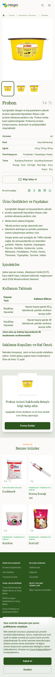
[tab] (7, 88)
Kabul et (27, 661)
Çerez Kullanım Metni (39, 649)
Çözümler (33, 577)
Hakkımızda (34, 567)
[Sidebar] (49, 5)
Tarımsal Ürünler (10, 577)
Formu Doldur (27, 425)
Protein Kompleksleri (11, 567)
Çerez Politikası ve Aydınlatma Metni (10, 610)
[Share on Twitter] (34, 190)
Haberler (33, 572)
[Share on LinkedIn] (29, 190)
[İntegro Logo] (10, 5)
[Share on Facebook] (39, 190)
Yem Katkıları (8, 572)
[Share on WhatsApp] (50, 190)
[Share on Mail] (44, 190)
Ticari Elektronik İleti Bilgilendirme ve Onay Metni (12, 590)
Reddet (27, 669)
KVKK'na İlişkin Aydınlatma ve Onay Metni (11, 601)
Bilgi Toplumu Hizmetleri (40, 590)
